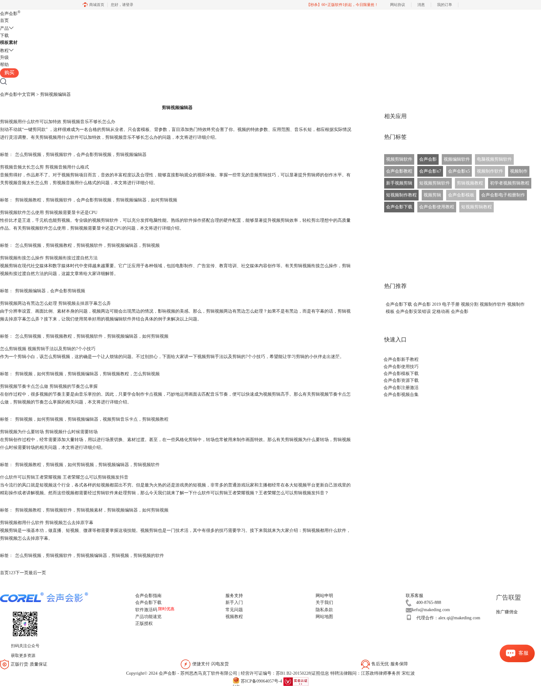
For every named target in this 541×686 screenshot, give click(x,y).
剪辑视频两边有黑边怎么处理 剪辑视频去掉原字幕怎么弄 (55, 303)
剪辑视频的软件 (148, 555)
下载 (4, 35)
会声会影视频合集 (401, 394)
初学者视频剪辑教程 (509, 183)
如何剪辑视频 (164, 200)
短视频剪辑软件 (434, 183)
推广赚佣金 (507, 612)
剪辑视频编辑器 (131, 154)
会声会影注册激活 (401, 387)
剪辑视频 (151, 245)
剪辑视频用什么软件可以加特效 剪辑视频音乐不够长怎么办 (57, 121)
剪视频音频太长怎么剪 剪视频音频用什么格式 (44, 167)
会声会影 (10, 13)
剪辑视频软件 (59, 154)
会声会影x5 (459, 171)
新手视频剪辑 (399, 183)
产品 (4, 28)
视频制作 (519, 171)
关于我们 (324, 602)
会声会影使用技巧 (401, 366)
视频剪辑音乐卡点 (120, 419)
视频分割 (469, 304)
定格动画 (441, 311)
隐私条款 (324, 609)
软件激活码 (146, 609)
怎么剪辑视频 (28, 154)
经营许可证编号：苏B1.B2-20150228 (276, 673)
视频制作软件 (490, 171)
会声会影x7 (430, 171)
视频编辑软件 (457, 159)
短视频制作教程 (401, 195)
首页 (4, 20)
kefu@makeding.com (431, 609)
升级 (4, 57)
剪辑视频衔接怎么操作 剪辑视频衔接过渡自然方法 (49, 258)
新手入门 (234, 602)
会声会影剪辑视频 (93, 154)
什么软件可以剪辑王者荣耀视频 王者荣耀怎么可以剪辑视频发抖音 (64, 477)
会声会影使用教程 (436, 207)
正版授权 (144, 623)
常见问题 (234, 609)
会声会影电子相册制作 (503, 195)
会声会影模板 (461, 195)
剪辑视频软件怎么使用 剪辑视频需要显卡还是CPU (48, 212)
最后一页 (37, 572)
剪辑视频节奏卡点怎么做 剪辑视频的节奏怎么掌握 (49, 386)
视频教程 (234, 616)
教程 (4, 50)
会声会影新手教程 (401, 359)
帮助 (4, 64)
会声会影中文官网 (17, 94)
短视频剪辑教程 (476, 207)
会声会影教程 (399, 171)
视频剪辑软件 (399, 159)
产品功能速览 (148, 616)
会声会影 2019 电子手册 (436, 304)
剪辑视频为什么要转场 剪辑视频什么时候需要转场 (49, 431)
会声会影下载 (399, 207)
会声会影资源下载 (401, 380)
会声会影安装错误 (413, 311)
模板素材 (9, 42)
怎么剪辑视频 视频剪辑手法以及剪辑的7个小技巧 (47, 348)
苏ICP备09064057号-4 (261, 681)
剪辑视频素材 (89, 510)
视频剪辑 (432, 195)
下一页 (21, 572)
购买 (9, 72)
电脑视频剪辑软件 (494, 159)
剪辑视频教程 (28, 200)
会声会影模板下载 (401, 373)
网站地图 (324, 616)
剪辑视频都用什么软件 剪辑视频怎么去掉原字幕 (46, 522)
